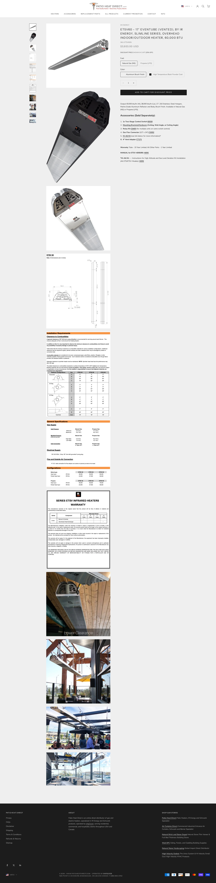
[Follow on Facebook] (7, 865)
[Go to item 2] (32, 37)
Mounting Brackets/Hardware (135, 125)
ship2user (90, 824)
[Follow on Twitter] (13, 865)
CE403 (133, 129)
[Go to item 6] (32, 78)
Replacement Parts (90, 14)
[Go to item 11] (32, 121)
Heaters (55, 14)
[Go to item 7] (32, 88)
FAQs (8, 822)
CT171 (139, 139)
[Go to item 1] (32, 27)
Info (163, 14)
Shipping (9, 830)
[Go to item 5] (32, 68)
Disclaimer (10, 826)
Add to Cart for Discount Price (153, 92)
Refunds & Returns (13, 839)
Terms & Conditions (13, 834)
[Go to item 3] (32, 47)
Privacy (9, 818)
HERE (146, 153)
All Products (111, 14)
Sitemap (9, 843)
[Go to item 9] (32, 107)
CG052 (151, 132)
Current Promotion (132, 14)
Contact (152, 14)
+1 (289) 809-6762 (115, 876)
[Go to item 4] (32, 57)
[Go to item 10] (32, 115)
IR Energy (125, 25)
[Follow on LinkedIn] (20, 865)
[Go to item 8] (32, 98)
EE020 (150, 121)
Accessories (70, 14)
